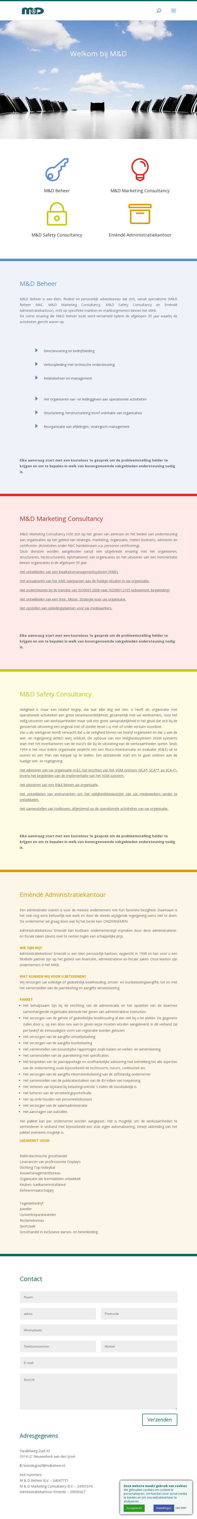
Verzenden (160, 1419)
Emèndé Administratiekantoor (140, 235)
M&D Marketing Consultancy (140, 191)
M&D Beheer (57, 191)
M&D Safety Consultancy (56, 235)
